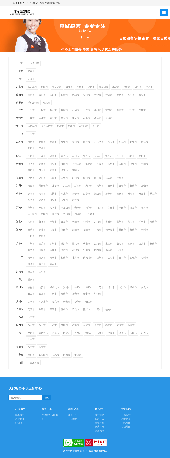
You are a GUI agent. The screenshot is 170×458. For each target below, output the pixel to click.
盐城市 (122, 141)
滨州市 (64, 199)
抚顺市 (64, 110)
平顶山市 (65, 207)
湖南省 (19, 229)
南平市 (97, 177)
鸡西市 (60, 126)
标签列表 (126, 419)
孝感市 (108, 221)
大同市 (42, 94)
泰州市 (31, 147)
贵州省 (19, 301)
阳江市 (53, 249)
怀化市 (31, 235)
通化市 (75, 118)
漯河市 (144, 207)
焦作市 (111, 207)
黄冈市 (131, 221)
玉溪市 (53, 309)
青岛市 (42, 193)
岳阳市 (86, 229)
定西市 (144, 332)
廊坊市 (138, 86)
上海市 (31, 134)
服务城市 (99, 430)
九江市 (66, 185)
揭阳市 (108, 249)
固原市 (66, 354)
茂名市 (120, 243)
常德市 (97, 229)
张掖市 (100, 332)
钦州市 (100, 257)
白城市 (108, 118)
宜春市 (122, 185)
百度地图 (126, 426)
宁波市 (42, 155)
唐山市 (44, 86)
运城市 (108, 94)
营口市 (108, 110)
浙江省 (19, 155)
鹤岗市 (71, 126)
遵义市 (55, 301)
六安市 (42, 169)
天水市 (77, 332)
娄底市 (42, 235)
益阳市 (122, 229)
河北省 (19, 86)
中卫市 (77, 354)
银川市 (31, 354)
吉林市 (42, 118)
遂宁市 (111, 287)
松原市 (97, 118)
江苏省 (19, 141)
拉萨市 (31, 317)
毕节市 (77, 301)
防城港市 (87, 257)
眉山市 (31, 293)
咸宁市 (142, 221)
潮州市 (97, 249)
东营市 (75, 193)
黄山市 (122, 163)
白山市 (86, 118)
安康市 (120, 325)
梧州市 (64, 257)
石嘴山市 (43, 354)
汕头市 (75, 243)
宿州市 (31, 169)
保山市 (64, 309)
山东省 (19, 193)
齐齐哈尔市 (47, 126)
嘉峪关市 (43, 332)
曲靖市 (42, 309)
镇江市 (144, 141)
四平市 (53, 118)
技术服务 (19, 415)
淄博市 (53, 193)
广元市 (100, 287)
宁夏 (21, 354)
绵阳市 (88, 287)
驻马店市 (90, 213)
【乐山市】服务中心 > (20, 2)
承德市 (115, 86)
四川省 (19, 287)
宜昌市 (64, 221)
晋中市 (97, 94)
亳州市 (53, 169)
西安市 (31, 325)
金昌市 (55, 332)
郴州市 (133, 229)
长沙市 (31, 229)
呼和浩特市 (33, 102)
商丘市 (55, 213)
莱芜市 (153, 193)
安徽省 (19, 163)
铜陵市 (100, 163)
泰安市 (120, 193)
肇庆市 (131, 243)
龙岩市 (108, 177)
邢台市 (80, 86)
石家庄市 (32, 86)
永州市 (144, 229)
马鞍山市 (76, 163)
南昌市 (31, 185)
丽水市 (142, 155)
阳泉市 (53, 94)
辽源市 (64, 118)
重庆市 (31, 279)
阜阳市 (144, 163)
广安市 (53, 293)
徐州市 (53, 141)
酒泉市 (122, 332)
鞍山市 (53, 110)
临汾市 (131, 94)
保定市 (91, 86)
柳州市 (42, 257)
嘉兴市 (64, 155)
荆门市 (97, 221)
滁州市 (133, 163)
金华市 (97, 155)
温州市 (53, 155)
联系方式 (99, 419)
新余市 (77, 185)
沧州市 (127, 86)
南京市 (31, 141)
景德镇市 (43, 185)
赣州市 (100, 185)
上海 (21, 133)
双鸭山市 (83, 126)
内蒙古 (19, 102)
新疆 (21, 362)
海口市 (31, 271)
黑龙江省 (18, 125)
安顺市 (66, 301)
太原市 (31, 94)
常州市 (64, 141)
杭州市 (31, 155)
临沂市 (31, 199)
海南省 (19, 271)
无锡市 (42, 141)
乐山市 (133, 287)
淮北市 (88, 163)
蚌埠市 (53, 163)
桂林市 (53, 257)
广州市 (31, 243)
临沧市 (108, 309)
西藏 (21, 316)
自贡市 (42, 287)
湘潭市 (53, 229)
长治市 (64, 94)
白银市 (66, 332)
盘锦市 (142, 110)
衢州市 (108, 155)
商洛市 (131, 325)
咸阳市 (64, 325)
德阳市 (77, 287)
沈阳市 (31, 110)
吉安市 (111, 185)
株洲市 (42, 229)
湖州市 (75, 155)
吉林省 (19, 118)
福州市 (31, 177)
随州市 (153, 221)
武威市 (88, 332)
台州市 (131, 155)
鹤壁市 (88, 207)
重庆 (21, 279)
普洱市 (97, 309)
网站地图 (126, 423)
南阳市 (44, 213)
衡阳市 (64, 229)
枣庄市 (64, 193)
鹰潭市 (88, 185)
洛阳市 (53, 207)
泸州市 (66, 287)
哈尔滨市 (32, 126)
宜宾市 (42, 293)
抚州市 (133, 185)
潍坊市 (97, 193)
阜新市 (120, 110)
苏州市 (75, 141)
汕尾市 (31, 249)
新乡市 (100, 207)
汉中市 (97, 325)
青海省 (19, 346)
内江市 (122, 287)
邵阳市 (75, 229)
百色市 (133, 257)
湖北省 (19, 221)
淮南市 (64, 163)
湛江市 (108, 243)
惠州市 (142, 243)
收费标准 (99, 426)
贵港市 (111, 257)
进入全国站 (33, 63)
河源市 (42, 249)
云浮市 (120, 249)
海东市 (42, 347)
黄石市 (42, 221)
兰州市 (31, 332)
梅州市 (153, 243)
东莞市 (75, 249)
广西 (21, 257)
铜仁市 (88, 301)
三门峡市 (32, 213)
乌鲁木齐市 (33, 362)
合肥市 (31, 163)
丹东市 (86, 110)
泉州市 (75, 177)
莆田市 (53, 177)
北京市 (31, 70)
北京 (21, 70)
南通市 (86, 141)
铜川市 (42, 325)
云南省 (19, 309)
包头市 (46, 102)
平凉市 (111, 332)
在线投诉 (126, 415)
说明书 (18, 423)
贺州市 (144, 257)
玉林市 (122, 257)
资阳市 (97, 293)
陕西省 (19, 324)
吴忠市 (55, 354)
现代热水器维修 (73, 451)
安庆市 (111, 163)
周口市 (77, 213)
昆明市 (31, 309)
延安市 (86, 325)
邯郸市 (69, 86)
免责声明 (99, 423)
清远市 (64, 249)
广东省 (19, 243)
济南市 (31, 193)
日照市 (142, 193)
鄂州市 (86, 221)
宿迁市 (42, 147)
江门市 (97, 243)
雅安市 (75, 293)
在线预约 (73, 419)
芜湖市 (42, 163)
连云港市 (99, 141)
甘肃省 (19, 332)
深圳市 (53, 243)
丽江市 (86, 309)
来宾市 (42, 263)
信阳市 (66, 213)
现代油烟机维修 (90, 451)
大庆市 (95, 126)
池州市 (64, 169)
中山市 (86, 249)
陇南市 (31, 339)
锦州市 (97, 110)
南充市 (144, 287)
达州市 (64, 293)
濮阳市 (122, 207)
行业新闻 (19, 419)
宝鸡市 (53, 325)
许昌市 (133, 207)
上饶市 (144, 185)
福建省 (19, 177)
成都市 (31, 287)
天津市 (31, 78)
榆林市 (108, 325)
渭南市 (75, 325)
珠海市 (64, 243)
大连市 (42, 110)
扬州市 (133, 141)
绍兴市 (86, 155)
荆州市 (120, 221)
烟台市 (86, 193)
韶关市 (42, 243)
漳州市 (86, 177)
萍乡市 (55, 185)
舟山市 (120, 155)
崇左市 (53, 263)
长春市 (31, 118)
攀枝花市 (54, 287)
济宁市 (108, 193)
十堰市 (53, 221)
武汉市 (31, 221)
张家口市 (103, 86)
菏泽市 (75, 199)
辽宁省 (19, 110)
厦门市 (42, 177)
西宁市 (31, 347)
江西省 (19, 185)
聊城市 (53, 199)
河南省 (19, 207)
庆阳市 (133, 332)
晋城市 (75, 94)
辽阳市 (131, 110)
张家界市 (110, 229)
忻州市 (120, 94)
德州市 (42, 199)
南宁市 (31, 257)
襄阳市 (75, 221)
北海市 (75, 257)
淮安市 (111, 141)
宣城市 (75, 169)
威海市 (131, 193)
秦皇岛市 (56, 86)
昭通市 (75, 309)
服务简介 (99, 415)
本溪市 (75, 110)
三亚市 (42, 271)
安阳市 (77, 207)
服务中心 (73, 415)
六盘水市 (43, 301)
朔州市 (86, 94)
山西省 (19, 94)
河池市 (31, 263)
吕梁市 (142, 94)
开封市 (42, 207)
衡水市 (149, 86)
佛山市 (86, 243)
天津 (21, 78)
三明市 (64, 177)
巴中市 (86, 293)
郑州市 (31, 207)
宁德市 (120, 177)
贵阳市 (31, 301)
